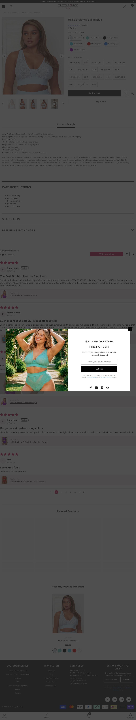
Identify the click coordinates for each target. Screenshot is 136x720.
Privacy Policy (92, 377)
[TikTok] (102, 387)
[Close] (130, 329)
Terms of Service (106, 377)
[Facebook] (91, 387)
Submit (99, 369)
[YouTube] (107, 387)
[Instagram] (96, 387)
